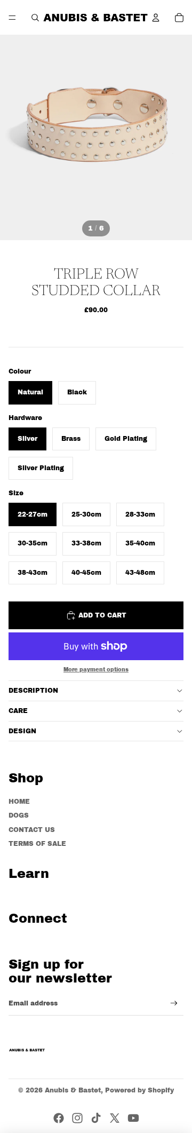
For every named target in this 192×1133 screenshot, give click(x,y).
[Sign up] (174, 1003)
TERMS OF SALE (37, 843)
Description (33, 690)
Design (22, 731)
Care (18, 711)
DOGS (19, 815)
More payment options (96, 669)
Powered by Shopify (139, 1090)
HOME (19, 801)
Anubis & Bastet (73, 1090)
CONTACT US (32, 830)
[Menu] (12, 17)
